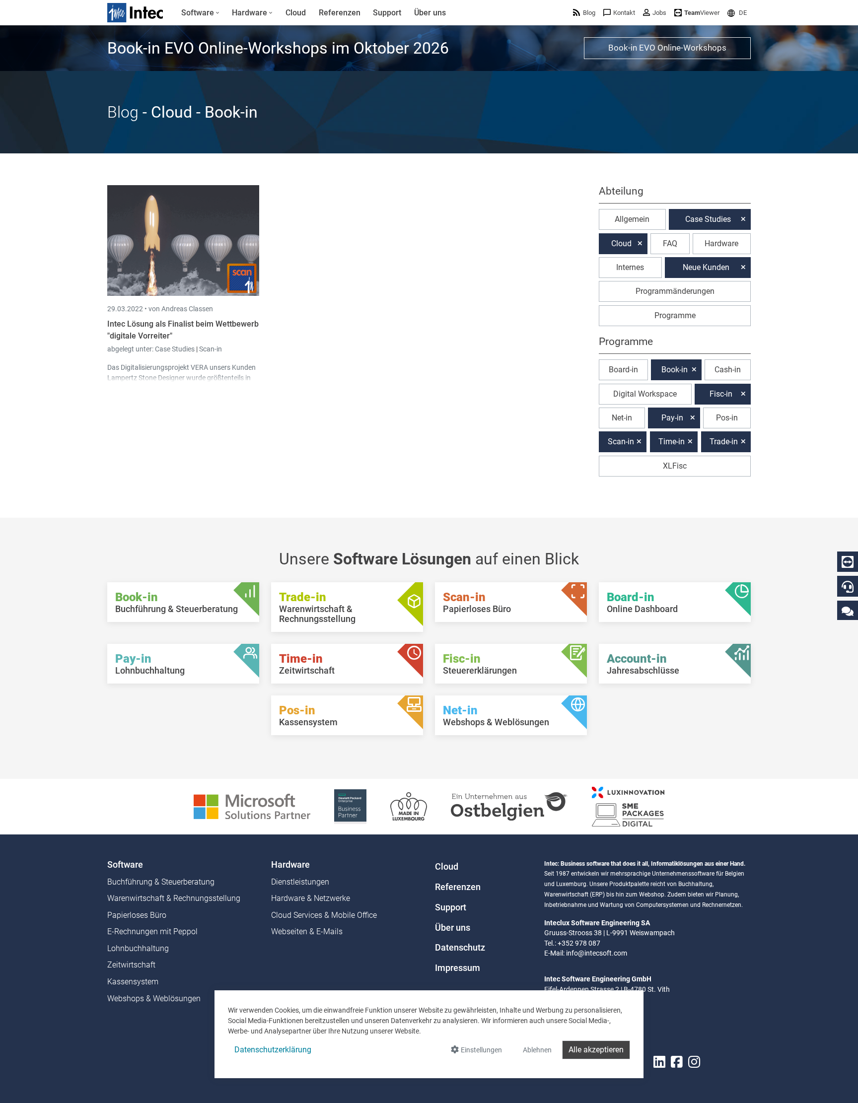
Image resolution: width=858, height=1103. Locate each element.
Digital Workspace (645, 394)
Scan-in (210, 349)
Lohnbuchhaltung (138, 948)
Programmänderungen (675, 291)
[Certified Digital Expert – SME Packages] (628, 806)
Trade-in (724, 441)
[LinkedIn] (659, 1062)
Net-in (622, 417)
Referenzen (458, 887)
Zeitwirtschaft (131, 964)
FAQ (670, 243)
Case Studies (175, 349)
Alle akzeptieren (596, 1049)
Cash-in (728, 369)
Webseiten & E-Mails (307, 931)
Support (450, 907)
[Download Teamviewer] (847, 562)
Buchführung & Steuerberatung (160, 882)
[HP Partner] (350, 806)
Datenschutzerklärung (272, 1049)
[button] (737, 12)
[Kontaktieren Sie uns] (847, 610)
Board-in (623, 369)
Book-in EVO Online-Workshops (667, 48)
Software (125, 865)
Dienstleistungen (300, 882)
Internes (630, 267)
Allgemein (632, 219)
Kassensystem (132, 981)
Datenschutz (460, 948)
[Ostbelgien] (509, 806)
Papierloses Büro (136, 915)
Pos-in (727, 417)
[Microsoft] (252, 806)
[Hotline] (847, 586)
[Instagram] (694, 1062)
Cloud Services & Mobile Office (324, 915)
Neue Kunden (706, 267)
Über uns (452, 928)
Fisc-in (721, 394)
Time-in (671, 441)
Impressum (457, 968)
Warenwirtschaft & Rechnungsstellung (173, 898)
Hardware (721, 243)
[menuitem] (200, 13)
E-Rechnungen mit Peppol (152, 931)
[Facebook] (677, 1062)
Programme (675, 315)
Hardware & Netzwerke (310, 898)
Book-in (674, 369)
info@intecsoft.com (596, 953)
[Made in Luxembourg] (408, 806)
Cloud (621, 243)
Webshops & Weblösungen (154, 998)
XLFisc (675, 466)
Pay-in (672, 417)
